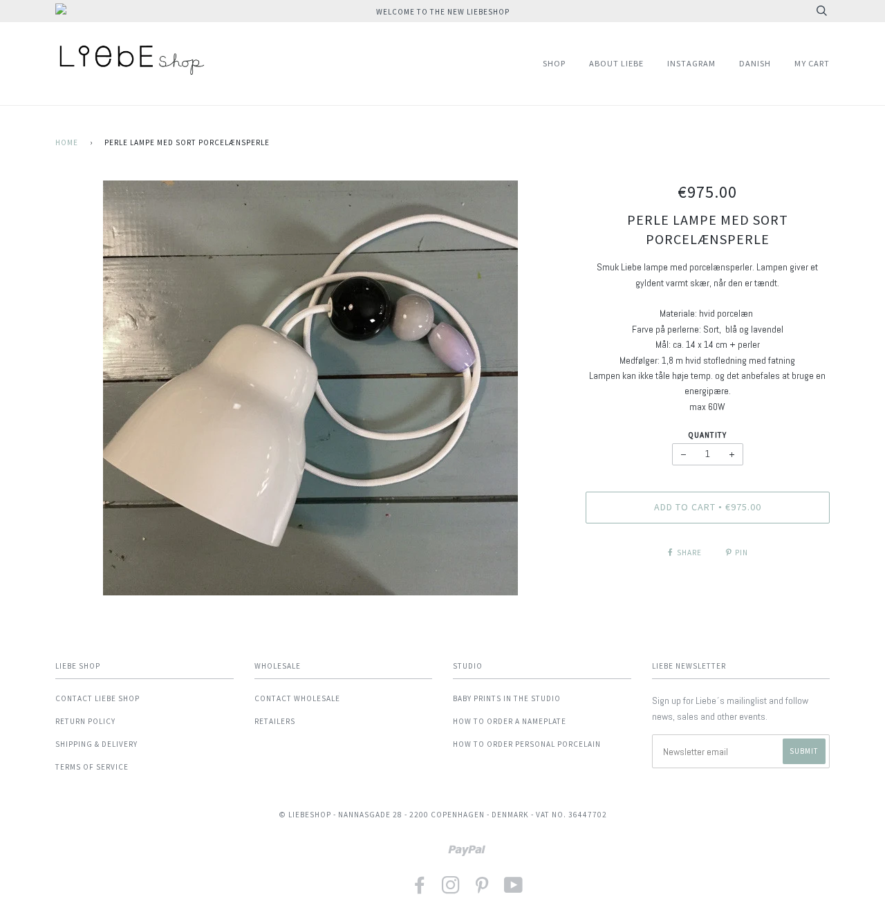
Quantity (707, 435)
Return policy (85, 721)
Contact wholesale (297, 698)
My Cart (812, 63)
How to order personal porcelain (527, 744)
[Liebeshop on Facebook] (420, 889)
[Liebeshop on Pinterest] (482, 889)
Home (66, 142)
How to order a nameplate (509, 721)
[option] (310, 387)
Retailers (274, 721)
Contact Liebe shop (97, 698)
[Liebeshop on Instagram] (451, 889)
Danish (755, 63)
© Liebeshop (305, 814)
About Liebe (616, 63)
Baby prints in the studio (507, 698)
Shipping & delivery (96, 744)
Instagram (691, 63)
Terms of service (92, 767)
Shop (554, 63)
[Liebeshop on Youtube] (513, 889)
